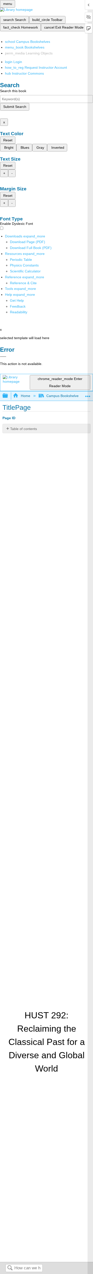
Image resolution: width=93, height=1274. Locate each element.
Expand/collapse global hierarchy (8, 396)
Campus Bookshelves (63, 396)
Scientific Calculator (25, 271)
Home (25, 396)
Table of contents (23, 429)
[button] (18, 306)
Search (9, 1268)
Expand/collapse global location (88, 394)
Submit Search (14, 107)
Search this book (13, 91)
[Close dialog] (3, 356)
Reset (7, 140)
